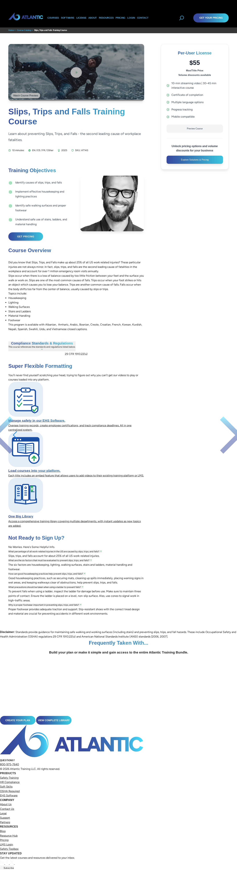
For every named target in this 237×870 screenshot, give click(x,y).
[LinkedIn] (2, 863)
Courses (53, 18)
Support (5, 817)
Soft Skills (6, 786)
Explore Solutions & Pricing (195, 160)
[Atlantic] (25, 17)
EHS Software (9, 795)
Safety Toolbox (9, 849)
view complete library (54, 720)
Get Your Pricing (211, 18)
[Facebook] (7, 863)
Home (11, 30)
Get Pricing (25, 236)
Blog (3, 831)
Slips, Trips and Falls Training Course (50, 30)
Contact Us (7, 809)
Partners (5, 822)
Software (67, 18)
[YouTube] (17, 863)
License (81, 18)
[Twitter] (12, 863)
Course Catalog (24, 30)
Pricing (4, 840)
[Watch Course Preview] (76, 72)
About (92, 18)
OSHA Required (10, 791)
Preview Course (195, 128)
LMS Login (6, 844)
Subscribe (8, 868)
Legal (3, 813)
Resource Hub (9, 835)
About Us (5, 804)
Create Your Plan (17, 720)
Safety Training (9, 777)
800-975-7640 (9, 764)
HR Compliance (10, 782)
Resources (106, 18)
